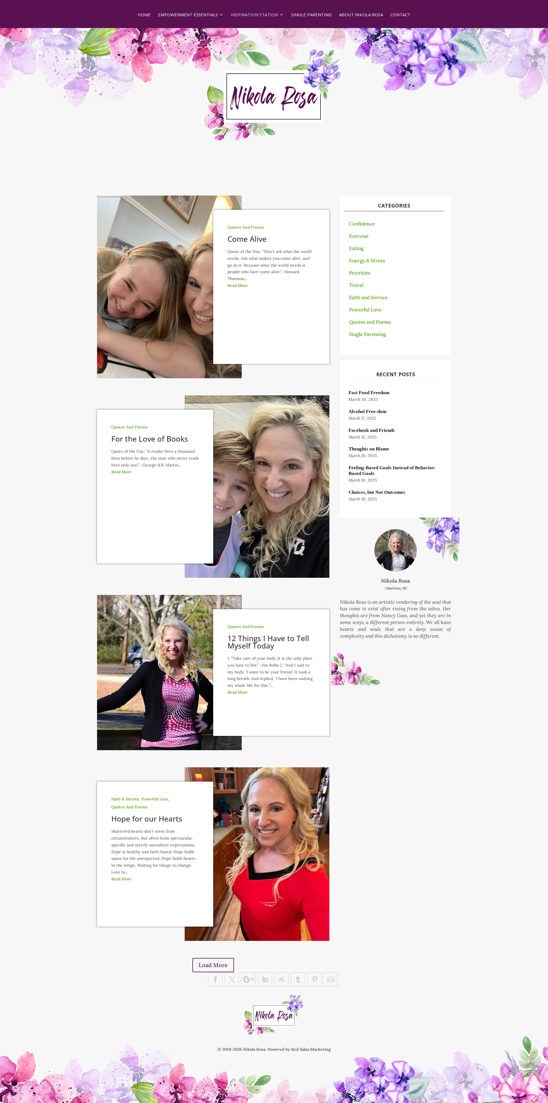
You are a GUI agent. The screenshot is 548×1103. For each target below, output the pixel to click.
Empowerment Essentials (188, 15)
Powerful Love (155, 799)
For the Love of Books (149, 439)
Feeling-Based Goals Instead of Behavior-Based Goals (392, 470)
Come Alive (247, 239)
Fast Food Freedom (368, 392)
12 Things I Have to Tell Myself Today (268, 642)
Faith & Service (125, 799)
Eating (356, 248)
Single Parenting (311, 15)
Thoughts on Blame (368, 449)
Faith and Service (368, 297)
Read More (237, 285)
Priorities (359, 273)
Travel (356, 285)
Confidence (362, 224)
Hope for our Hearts (146, 819)
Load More (213, 965)
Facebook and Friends (371, 430)
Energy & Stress (367, 260)
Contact (400, 15)
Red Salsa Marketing (311, 1049)
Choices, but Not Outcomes (376, 492)
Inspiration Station (254, 15)
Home (144, 15)
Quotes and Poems (370, 322)
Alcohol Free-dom (367, 411)
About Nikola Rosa (361, 15)
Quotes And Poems (245, 227)
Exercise (358, 236)
